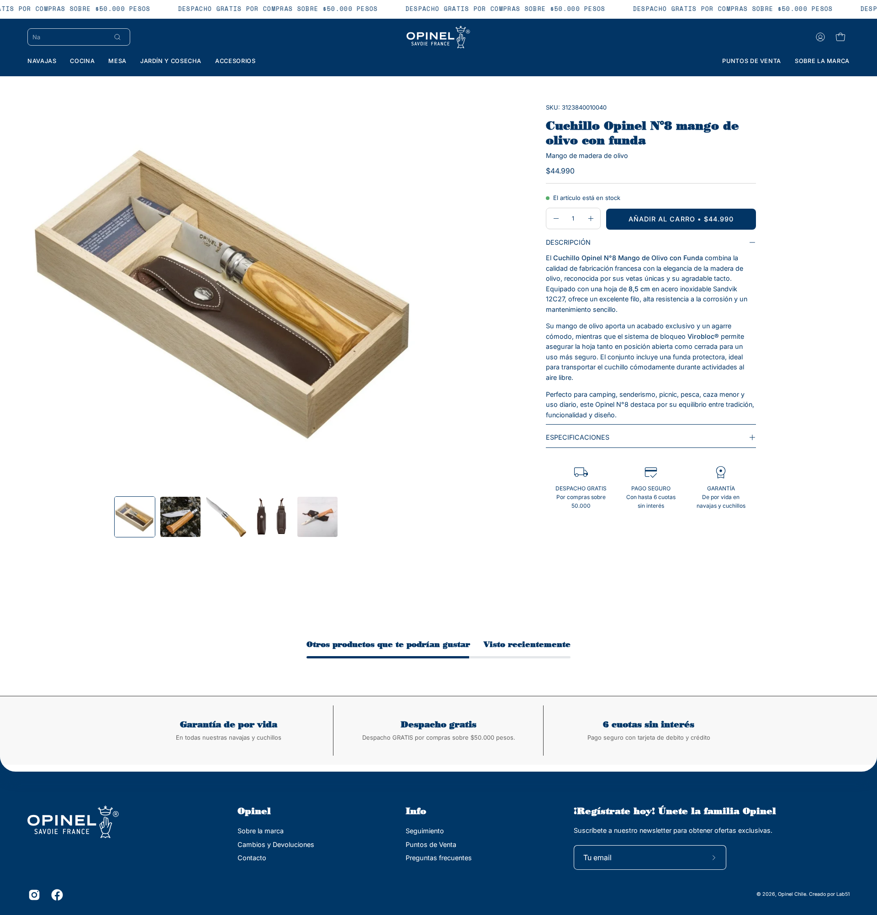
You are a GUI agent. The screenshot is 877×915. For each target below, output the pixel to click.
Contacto (252, 858)
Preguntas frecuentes (439, 858)
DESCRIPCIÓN (568, 242)
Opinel (254, 810)
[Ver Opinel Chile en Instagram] (32, 895)
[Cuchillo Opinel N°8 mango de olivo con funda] (134, 516)
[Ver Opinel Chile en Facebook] (55, 895)
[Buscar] (117, 37)
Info (416, 810)
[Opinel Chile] (438, 37)
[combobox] (69, 37)
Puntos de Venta (431, 844)
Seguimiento (425, 831)
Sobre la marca (261, 831)
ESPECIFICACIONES (577, 437)
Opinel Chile (792, 895)
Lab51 (843, 895)
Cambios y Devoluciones (276, 844)
